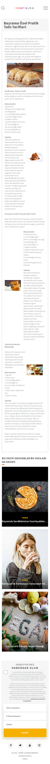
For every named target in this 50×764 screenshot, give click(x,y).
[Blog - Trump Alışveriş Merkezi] (24, 8)
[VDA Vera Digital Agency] (25, 759)
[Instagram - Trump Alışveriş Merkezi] (39, 745)
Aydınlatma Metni (25, 756)
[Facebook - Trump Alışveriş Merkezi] (11, 745)
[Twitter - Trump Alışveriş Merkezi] (20, 745)
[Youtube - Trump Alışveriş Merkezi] (30, 745)
